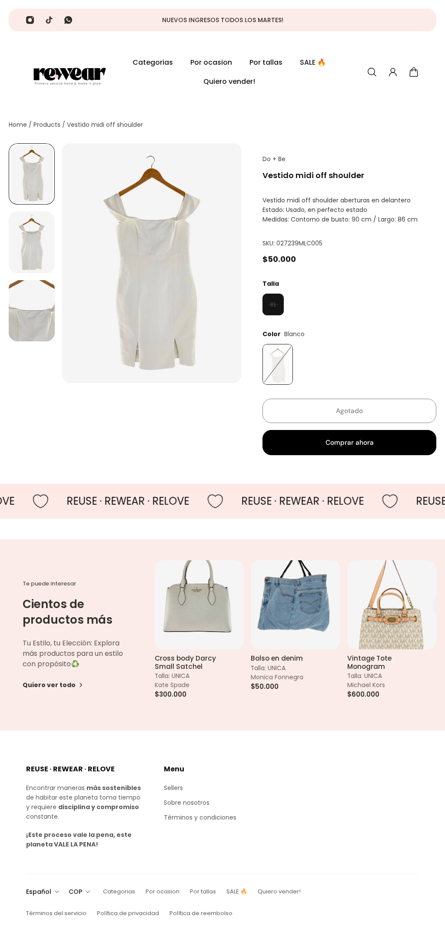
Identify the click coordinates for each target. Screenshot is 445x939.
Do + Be (274, 159)
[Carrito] (413, 72)
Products (47, 124)
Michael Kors (366, 685)
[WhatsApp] (68, 20)
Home (19, 124)
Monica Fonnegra (277, 677)
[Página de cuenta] (392, 72)
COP (75, 891)
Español (38, 891)
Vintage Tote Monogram (369, 663)
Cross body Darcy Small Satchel (185, 663)
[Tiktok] (49, 20)
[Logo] (69, 72)
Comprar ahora (349, 442)
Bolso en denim (277, 659)
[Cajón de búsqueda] (372, 72)
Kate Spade (172, 685)
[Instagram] (30, 20)
